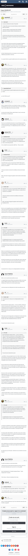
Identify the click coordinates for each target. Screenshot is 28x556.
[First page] (1, 14)
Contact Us (17, 552)
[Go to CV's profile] (2, 183)
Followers (13, 536)
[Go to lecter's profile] (2, 150)
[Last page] (26, 14)
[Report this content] (24, 18)
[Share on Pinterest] (18, 546)
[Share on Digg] (8, 546)
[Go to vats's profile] (2, 65)
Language (11, 552)
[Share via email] (16, 546)
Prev (4, 14)
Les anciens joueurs (17, 11)
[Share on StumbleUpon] (14, 546)
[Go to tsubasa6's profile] (2, 119)
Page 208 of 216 (14, 14)
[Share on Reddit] (12, 546)
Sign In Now (14, 531)
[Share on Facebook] (3, 546)
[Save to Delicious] (10, 546)
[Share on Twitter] (1, 546)
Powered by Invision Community (14, 554)
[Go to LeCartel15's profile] (2, 102)
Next (24, 14)
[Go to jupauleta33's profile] (2, 18)
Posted (8, 18)
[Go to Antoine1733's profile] (2, 132)
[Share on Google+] (6, 546)
